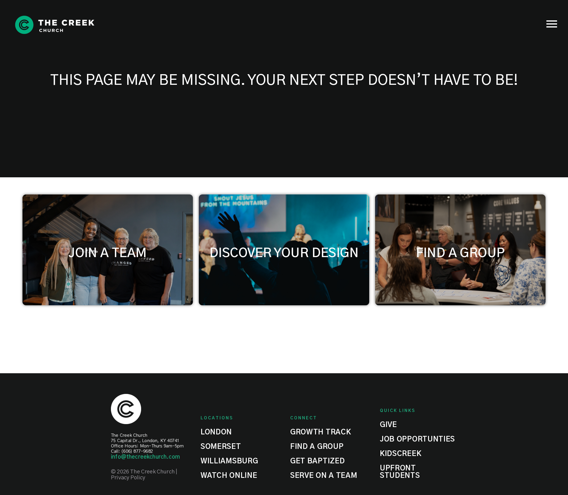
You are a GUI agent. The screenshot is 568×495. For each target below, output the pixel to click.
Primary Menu (551, 24)
